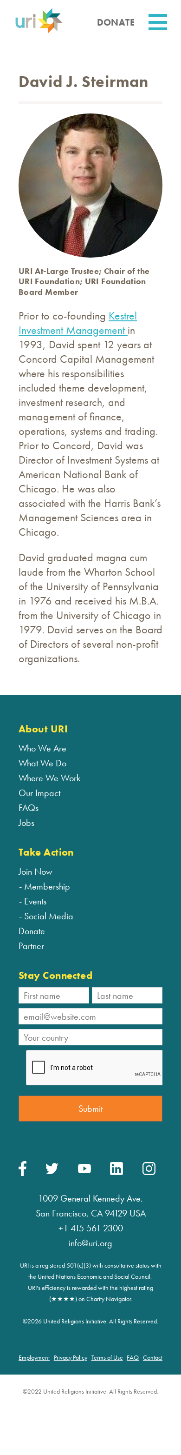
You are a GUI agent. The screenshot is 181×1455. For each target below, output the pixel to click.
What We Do (42, 763)
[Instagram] (148, 1173)
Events (35, 901)
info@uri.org (90, 1243)
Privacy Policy (70, 1357)
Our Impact (39, 793)
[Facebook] (22, 1173)
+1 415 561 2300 (90, 1228)
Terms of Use (107, 1357)
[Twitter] (51, 1172)
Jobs (26, 823)
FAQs (29, 808)
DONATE (116, 22)
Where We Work (49, 778)
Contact (152, 1357)
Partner (31, 946)
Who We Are (42, 748)
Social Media (48, 916)
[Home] (39, 32)
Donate (32, 931)
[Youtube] (84, 1171)
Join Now (35, 871)
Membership (47, 886)
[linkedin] (116, 1173)
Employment (34, 1357)
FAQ (133, 1357)
